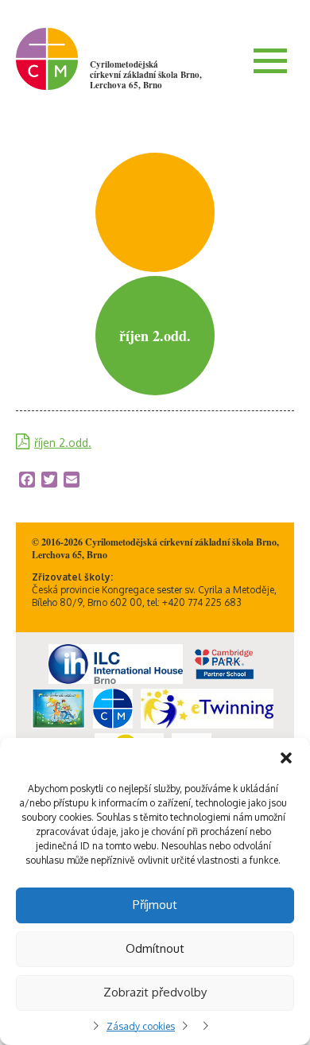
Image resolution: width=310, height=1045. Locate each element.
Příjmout (155, 904)
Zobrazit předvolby (155, 992)
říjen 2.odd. (62, 442)
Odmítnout (155, 948)
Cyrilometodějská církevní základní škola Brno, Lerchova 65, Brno (146, 74)
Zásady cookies (141, 1026)
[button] (286, 758)
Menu (270, 60)
